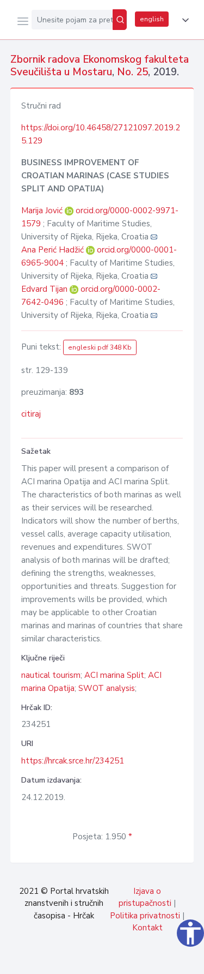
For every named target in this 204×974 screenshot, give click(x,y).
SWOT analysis (106, 688)
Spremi (114, 960)
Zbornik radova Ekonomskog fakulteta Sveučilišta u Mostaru (99, 65)
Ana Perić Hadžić (53, 249)
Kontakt (147, 927)
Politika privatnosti (145, 915)
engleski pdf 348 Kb (100, 347)
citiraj (31, 413)
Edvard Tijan (45, 289)
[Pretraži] (120, 19)
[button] (183, 20)
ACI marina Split (114, 675)
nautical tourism (51, 675)
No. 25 (132, 72)
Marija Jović (43, 210)
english (152, 19)
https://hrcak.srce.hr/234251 (72, 760)
